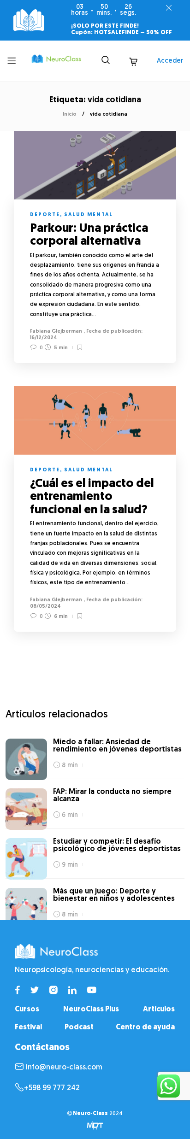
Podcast (79, 1027)
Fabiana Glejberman (56, 331)
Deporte (45, 214)
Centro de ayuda (145, 1027)
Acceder (170, 61)
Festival (28, 1027)
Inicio (70, 114)
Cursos (27, 1009)
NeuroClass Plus (91, 1009)
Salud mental (88, 214)
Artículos (159, 1009)
